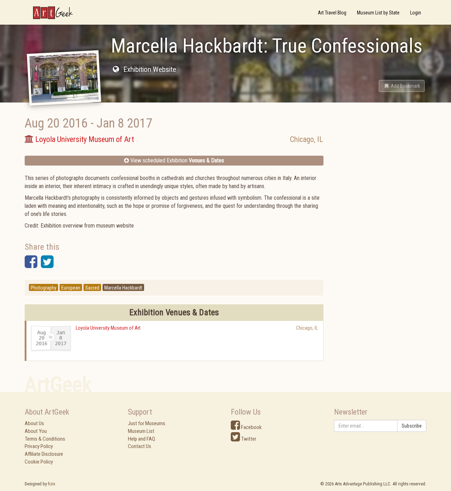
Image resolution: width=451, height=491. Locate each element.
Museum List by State (378, 12)
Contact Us (139, 446)
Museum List (141, 431)
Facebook (251, 427)
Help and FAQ (141, 439)
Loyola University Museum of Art (108, 328)
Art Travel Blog (332, 12)
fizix (51, 483)
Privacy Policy (39, 446)
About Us (34, 423)
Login (415, 12)
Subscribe (412, 426)
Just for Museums (146, 423)
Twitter (248, 439)
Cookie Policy (39, 462)
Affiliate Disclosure (44, 454)
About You (36, 431)
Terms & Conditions (45, 439)
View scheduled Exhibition (176, 160)
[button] (402, 86)
